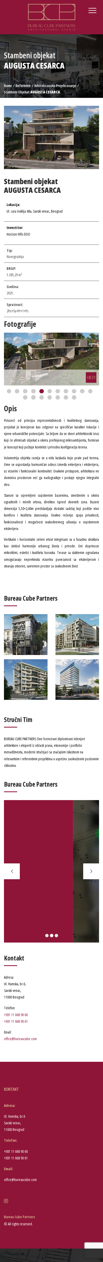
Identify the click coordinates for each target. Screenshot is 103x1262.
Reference (23, 85)
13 (33, 397)
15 (50, 397)
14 (41, 397)
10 (82, 391)
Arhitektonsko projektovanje (55, 85)
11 (90, 391)
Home (8, 85)
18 (74, 397)
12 (25, 397)
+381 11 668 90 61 (16, 1021)
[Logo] (51, 16)
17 (66, 397)
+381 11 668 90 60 (16, 1014)
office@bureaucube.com (20, 1038)
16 (57, 397)
